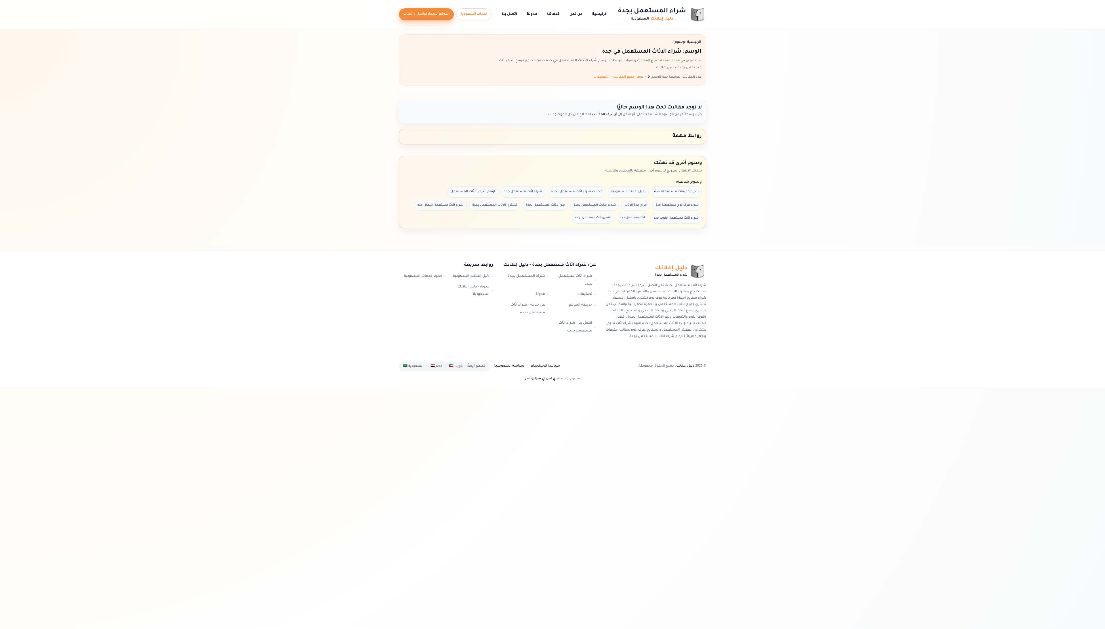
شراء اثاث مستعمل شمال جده (440, 205)
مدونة (532, 14)
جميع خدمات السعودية (423, 276)
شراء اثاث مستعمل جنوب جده (676, 218)
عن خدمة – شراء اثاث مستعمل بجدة (527, 309)
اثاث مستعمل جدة (632, 217)
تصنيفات (584, 294)
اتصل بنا (509, 14)
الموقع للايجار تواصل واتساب (426, 14)
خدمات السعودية (473, 14)
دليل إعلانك (685, 366)
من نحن (575, 14)
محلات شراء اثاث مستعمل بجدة (576, 192)
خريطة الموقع (580, 305)
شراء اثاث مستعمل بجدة (575, 280)
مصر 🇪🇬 (436, 366)
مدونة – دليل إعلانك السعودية (473, 291)
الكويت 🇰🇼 (456, 366)
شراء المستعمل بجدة (526, 276)
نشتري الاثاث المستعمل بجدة (494, 205)
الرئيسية (599, 14)
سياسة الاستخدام (545, 366)
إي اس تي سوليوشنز (541, 378)
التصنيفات (601, 77)
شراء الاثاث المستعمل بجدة (595, 205)
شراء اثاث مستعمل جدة (523, 192)
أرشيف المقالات (604, 115)
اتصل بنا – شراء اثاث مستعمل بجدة (575, 327)
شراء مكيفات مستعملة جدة (676, 192)
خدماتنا (553, 14)
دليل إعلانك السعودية (628, 192)
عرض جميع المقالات (628, 77)
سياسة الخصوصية (509, 366)
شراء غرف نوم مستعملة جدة (677, 205)
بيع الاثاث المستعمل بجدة (545, 205)
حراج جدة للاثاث (635, 205)
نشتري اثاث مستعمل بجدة (593, 217)
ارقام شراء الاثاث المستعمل (472, 192)
